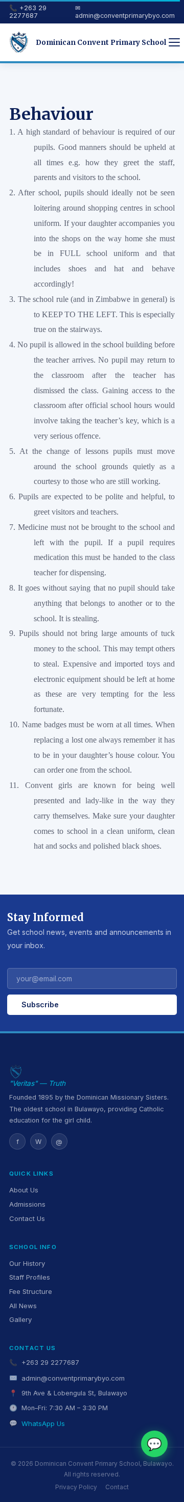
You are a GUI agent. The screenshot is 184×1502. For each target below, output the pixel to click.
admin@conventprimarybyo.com (73, 1378)
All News (23, 1306)
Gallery (20, 1319)
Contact (117, 1487)
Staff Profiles (29, 1277)
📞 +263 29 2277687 (28, 11)
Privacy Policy (76, 1487)
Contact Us (27, 1218)
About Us (23, 1190)
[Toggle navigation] (174, 42)
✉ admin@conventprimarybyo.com (125, 11)
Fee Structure (30, 1291)
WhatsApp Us (43, 1423)
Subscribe (40, 1004)
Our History (27, 1263)
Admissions (27, 1204)
